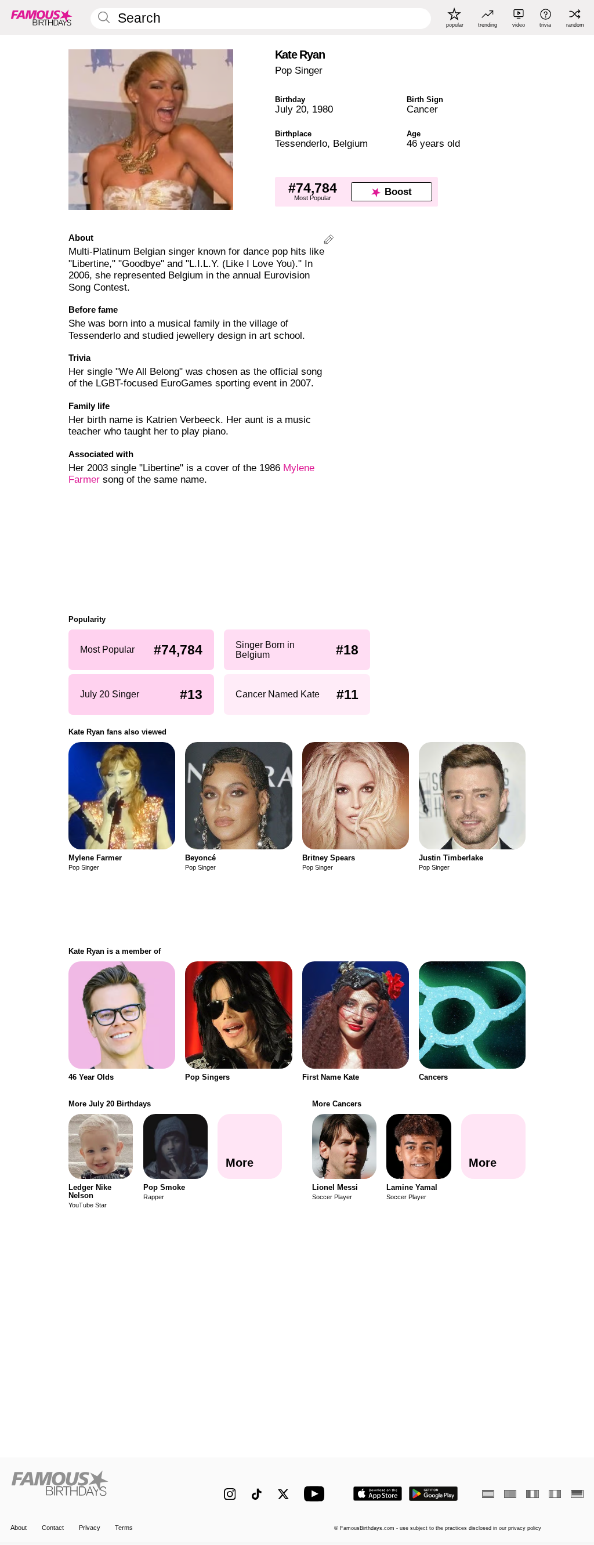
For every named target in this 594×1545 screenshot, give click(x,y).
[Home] (100, 1487)
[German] (577, 1494)
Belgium (350, 143)
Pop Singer (299, 70)
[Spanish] (488, 1494)
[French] (532, 1494)
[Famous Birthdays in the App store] (377, 1493)
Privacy (89, 1527)
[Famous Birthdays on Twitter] (283, 1494)
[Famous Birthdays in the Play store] (433, 1493)
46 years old (433, 143)
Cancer (422, 109)
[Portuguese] (510, 1494)
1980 (322, 109)
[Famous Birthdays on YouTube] (316, 1493)
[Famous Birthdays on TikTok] (257, 1494)
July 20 (290, 109)
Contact (53, 1527)
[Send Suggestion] (329, 241)
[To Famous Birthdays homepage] (42, 17)
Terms (124, 1527)
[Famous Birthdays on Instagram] (230, 1494)
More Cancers (336, 1103)
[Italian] (555, 1494)
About (18, 1527)
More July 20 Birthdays (109, 1103)
